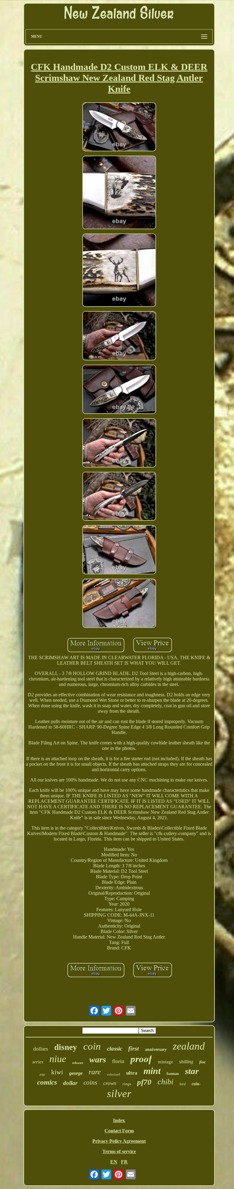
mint (152, 1071)
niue (57, 1058)
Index (119, 1120)
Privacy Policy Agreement (119, 1141)
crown (109, 1083)
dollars (40, 1049)
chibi (165, 1081)
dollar (70, 1083)
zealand (189, 1046)
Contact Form (119, 1130)
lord (182, 1084)
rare (95, 1072)
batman (173, 1074)
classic (114, 1048)
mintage (165, 1061)
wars (97, 1059)
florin (118, 1061)
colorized (113, 1074)
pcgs (42, 1074)
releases (77, 1063)
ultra (131, 1073)
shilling (186, 1061)
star (192, 1071)
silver (119, 1094)
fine (202, 1062)
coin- (196, 1084)
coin (92, 1046)
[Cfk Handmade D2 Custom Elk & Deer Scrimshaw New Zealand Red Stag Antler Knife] (119, 127)
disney (65, 1047)
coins (90, 1082)
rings (126, 1084)
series (37, 1061)
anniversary (156, 1049)
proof (141, 1059)
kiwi (57, 1072)
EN (113, 1161)
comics (47, 1082)
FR (124, 1161)
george (76, 1073)
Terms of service (119, 1151)
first (133, 1048)
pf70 (144, 1082)
